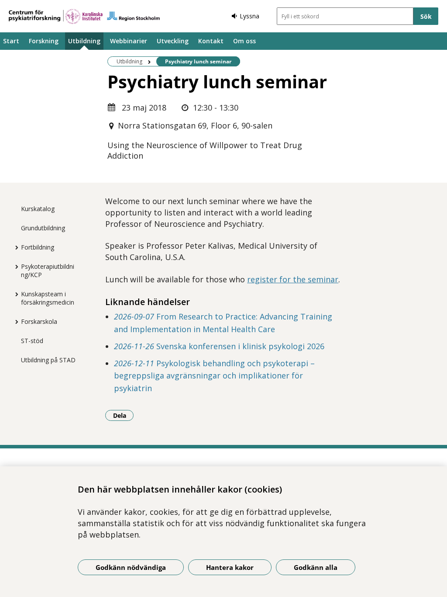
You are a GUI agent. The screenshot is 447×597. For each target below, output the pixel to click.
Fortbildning (37, 247)
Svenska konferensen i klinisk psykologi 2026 (219, 346)
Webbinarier (128, 41)
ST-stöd (32, 341)
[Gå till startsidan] (84, 16)
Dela (123, 415)
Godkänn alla (315, 567)
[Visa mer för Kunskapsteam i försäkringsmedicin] (14, 294)
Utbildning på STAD (48, 360)
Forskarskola (39, 321)
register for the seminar (292, 279)
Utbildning (84, 41)
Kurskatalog (38, 209)
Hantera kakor (230, 567)
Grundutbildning (43, 228)
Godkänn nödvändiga (131, 567)
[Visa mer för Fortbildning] (14, 247)
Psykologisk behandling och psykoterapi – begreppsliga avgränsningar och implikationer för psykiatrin (214, 376)
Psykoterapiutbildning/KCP (47, 270)
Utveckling (173, 41)
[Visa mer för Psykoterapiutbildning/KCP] (14, 266)
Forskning (43, 41)
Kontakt (211, 41)
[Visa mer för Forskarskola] (14, 321)
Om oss (244, 41)
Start (11, 41)
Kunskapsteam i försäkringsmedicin (47, 298)
